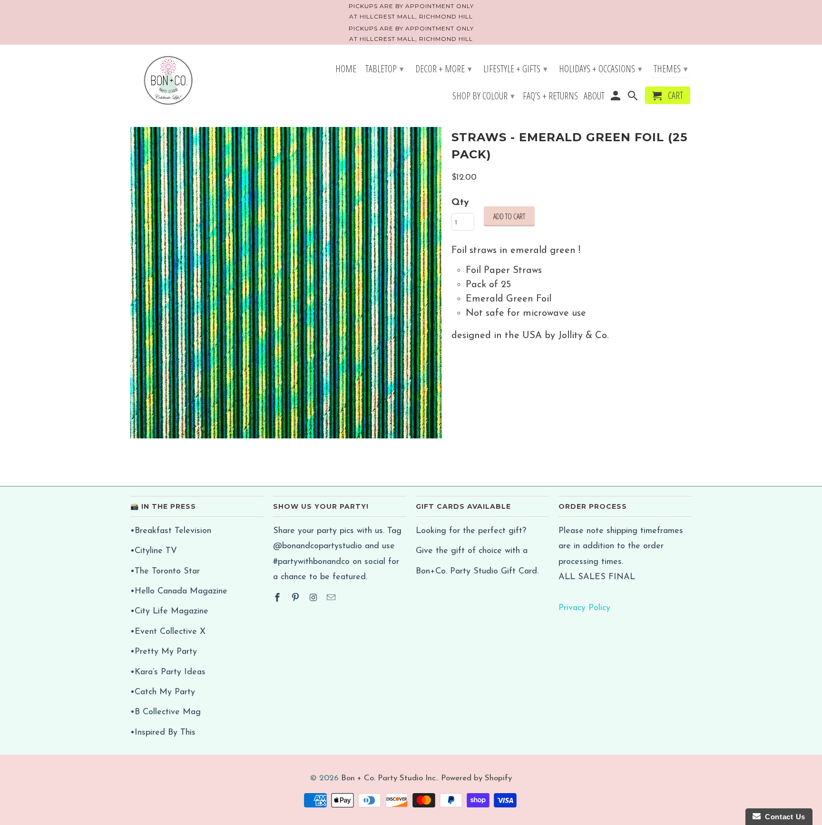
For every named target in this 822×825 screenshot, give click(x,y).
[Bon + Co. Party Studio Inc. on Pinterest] (296, 598)
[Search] (633, 97)
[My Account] (616, 97)
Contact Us (783, 817)
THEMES (671, 68)
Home (345, 70)
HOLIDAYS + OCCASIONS (600, 68)
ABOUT (594, 97)
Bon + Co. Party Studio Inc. (389, 778)
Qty (460, 202)
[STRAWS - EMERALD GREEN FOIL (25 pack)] (286, 282)
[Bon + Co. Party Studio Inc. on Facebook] (278, 598)
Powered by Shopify (476, 778)
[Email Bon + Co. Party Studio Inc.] (332, 598)
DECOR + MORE (443, 68)
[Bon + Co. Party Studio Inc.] (168, 81)
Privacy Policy (584, 608)
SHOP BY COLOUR (483, 95)
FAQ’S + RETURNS (550, 97)
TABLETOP (384, 68)
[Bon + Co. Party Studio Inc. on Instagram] (314, 598)
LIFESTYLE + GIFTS (515, 68)
